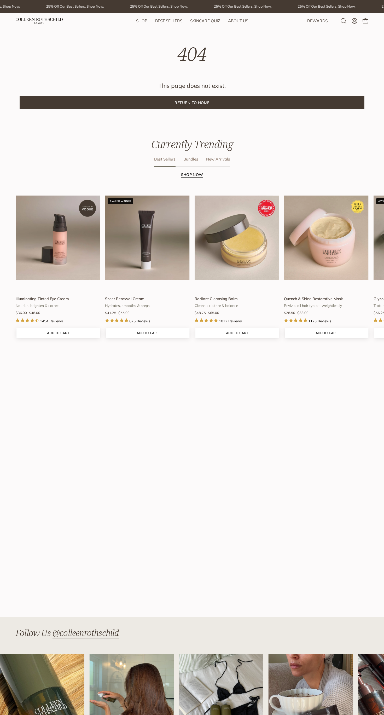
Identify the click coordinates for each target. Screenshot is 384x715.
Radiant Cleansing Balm (216, 298)
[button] (343, 20)
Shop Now (192, 174)
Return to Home (191, 102)
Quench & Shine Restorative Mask (313, 298)
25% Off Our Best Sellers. (66, 6)
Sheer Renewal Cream (124, 298)
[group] (192, 263)
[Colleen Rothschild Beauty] (39, 21)
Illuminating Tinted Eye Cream (42, 298)
